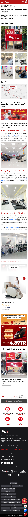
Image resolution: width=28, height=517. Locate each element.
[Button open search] (23, 2)
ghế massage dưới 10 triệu (8, 488)
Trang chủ (3, 5)
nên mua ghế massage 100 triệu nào (11, 499)
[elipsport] (5, 471)
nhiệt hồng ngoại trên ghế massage (11, 510)
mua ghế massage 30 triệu (8, 496)
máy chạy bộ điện (6, 486)
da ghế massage (6, 507)
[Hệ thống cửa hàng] (25, 506)
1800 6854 (4, 449)
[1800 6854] (25, 514)
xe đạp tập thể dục (17, 486)
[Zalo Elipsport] (25, 510)
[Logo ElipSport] (7, 1)
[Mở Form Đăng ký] (24, 501)
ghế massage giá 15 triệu (8, 491)
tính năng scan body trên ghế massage (11, 505)
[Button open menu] (2, 2)
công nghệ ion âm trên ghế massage (11, 502)
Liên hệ (9, 5)
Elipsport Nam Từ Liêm (12, 227)
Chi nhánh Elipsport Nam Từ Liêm (9, 7)
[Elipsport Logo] (14, 431)
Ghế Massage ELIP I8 (8, 302)
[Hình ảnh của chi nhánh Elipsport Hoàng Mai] (14, 365)
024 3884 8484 (6, 385)
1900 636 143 (18, 449)
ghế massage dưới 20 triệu (8, 494)
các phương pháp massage (18, 507)
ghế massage (13, 483)
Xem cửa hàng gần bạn (15, 401)
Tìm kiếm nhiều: (5, 483)
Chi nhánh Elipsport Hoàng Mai (11, 379)
